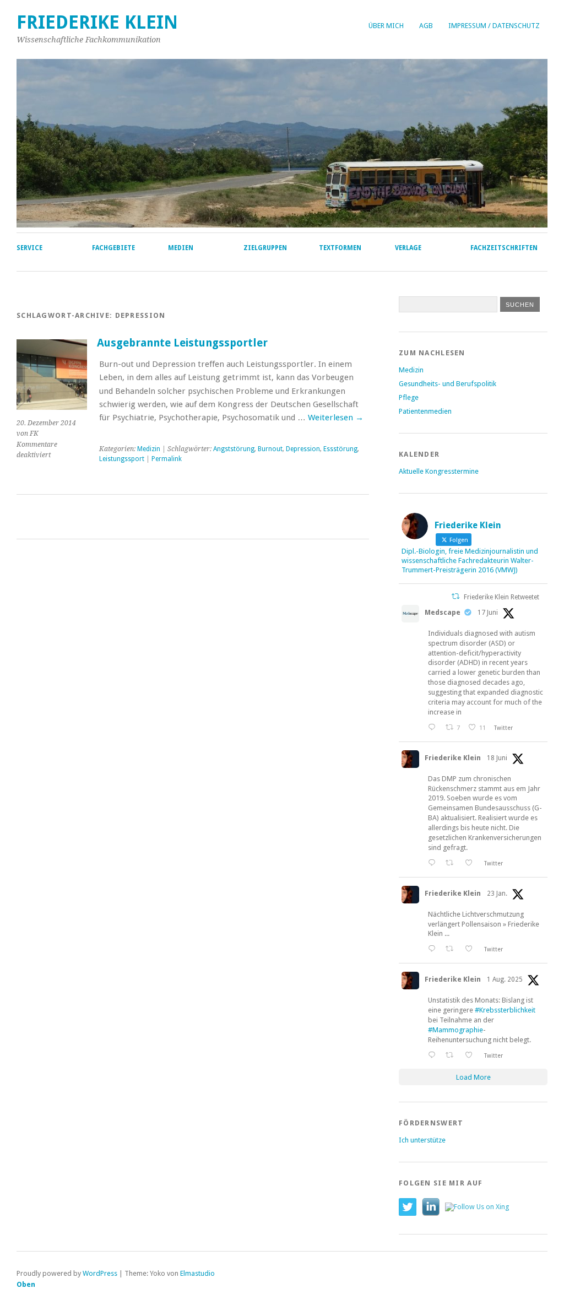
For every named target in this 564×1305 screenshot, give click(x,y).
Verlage (408, 248)
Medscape (442, 612)
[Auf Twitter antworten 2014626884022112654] (434, 949)
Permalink (166, 459)
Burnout (270, 449)
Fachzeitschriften (504, 248)
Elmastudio (197, 1273)
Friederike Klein (97, 22)
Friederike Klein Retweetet (501, 597)
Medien (180, 248)
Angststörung (233, 449)
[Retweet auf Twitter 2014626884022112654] (452, 949)
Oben (26, 1284)
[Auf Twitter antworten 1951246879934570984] (434, 1055)
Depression (303, 449)
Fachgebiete (113, 248)
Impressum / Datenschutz (494, 25)
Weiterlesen (336, 418)
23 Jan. (497, 893)
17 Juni (488, 612)
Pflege (409, 397)
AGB (426, 25)
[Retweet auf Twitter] (455, 596)
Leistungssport (121, 459)
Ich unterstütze (422, 1140)
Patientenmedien (425, 411)
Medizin (148, 449)
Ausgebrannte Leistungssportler (182, 343)
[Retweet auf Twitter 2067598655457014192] (452, 863)
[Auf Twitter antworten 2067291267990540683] (434, 727)
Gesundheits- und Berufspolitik (447, 384)
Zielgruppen (265, 248)
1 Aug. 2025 (505, 979)
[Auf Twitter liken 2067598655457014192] (471, 863)
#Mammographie (455, 1030)
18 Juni (497, 758)
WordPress (100, 1273)
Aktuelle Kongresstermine (439, 471)
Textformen (340, 248)
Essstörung (340, 449)
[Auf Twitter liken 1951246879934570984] (471, 1055)
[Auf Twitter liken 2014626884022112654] (471, 949)
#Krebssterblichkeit (505, 1010)
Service (29, 248)
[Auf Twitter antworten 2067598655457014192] (434, 863)
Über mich (386, 25)
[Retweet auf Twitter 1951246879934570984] (452, 1055)
